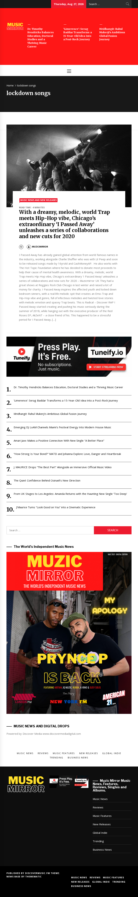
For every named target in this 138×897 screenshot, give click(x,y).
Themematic (33, 876)
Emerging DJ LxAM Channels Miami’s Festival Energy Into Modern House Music (62, 427)
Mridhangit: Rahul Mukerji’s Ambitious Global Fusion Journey (112, 34)
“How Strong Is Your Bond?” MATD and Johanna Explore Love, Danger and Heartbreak (67, 454)
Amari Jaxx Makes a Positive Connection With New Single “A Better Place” (59, 440)
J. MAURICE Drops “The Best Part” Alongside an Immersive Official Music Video (63, 467)
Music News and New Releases (38, 200)
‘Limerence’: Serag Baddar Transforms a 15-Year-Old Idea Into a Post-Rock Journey (77, 34)
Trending (98, 841)
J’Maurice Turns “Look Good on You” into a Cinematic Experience (55, 507)
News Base (13, 876)
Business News (102, 849)
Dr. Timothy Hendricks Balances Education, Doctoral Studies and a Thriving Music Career (40, 37)
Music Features (102, 816)
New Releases (102, 824)
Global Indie (100, 832)
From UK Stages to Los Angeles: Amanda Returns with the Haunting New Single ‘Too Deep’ (70, 493)
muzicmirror (40, 246)
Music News (100, 799)
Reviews (98, 807)
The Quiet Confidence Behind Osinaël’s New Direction (47, 480)
